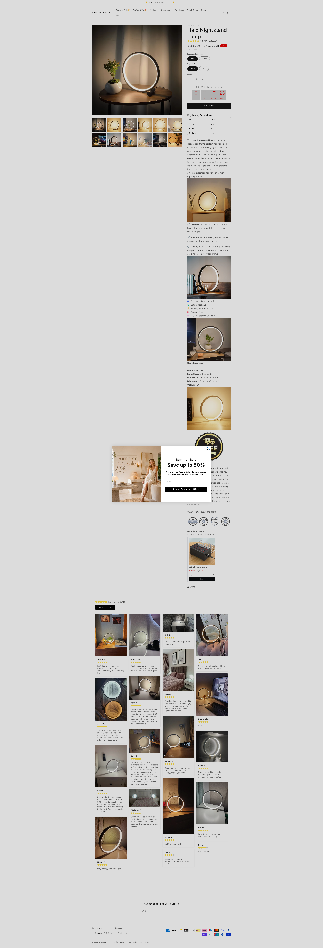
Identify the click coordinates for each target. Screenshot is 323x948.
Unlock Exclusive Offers (186, 489)
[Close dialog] (207, 449)
